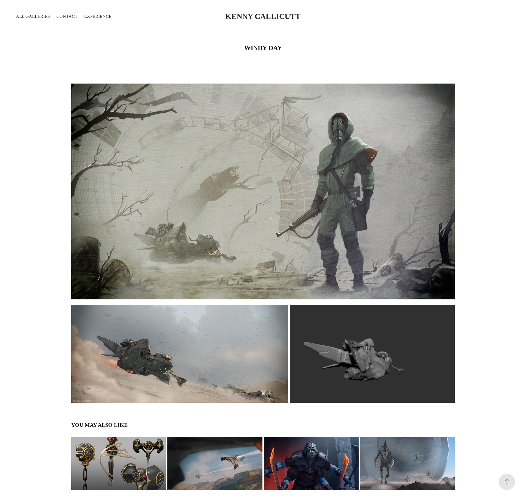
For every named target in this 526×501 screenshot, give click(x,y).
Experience (98, 16)
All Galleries (33, 16)
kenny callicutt (263, 16)
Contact (67, 16)
